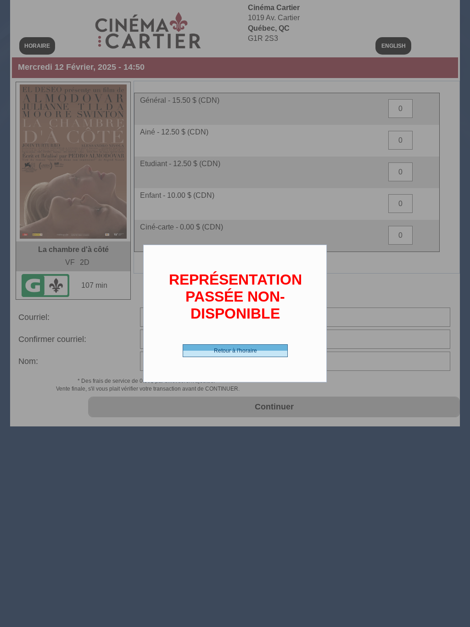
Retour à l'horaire (235, 350)
